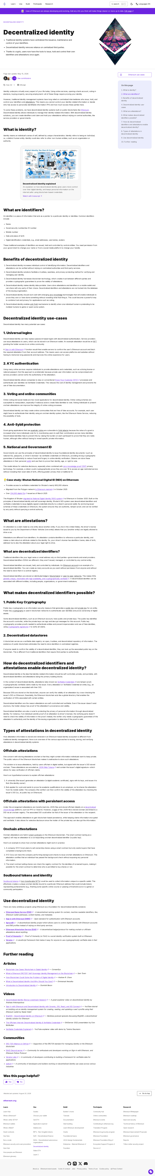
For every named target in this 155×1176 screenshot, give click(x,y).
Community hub (98, 1112)
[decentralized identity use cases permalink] (2, 318)
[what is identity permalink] (2, 129)
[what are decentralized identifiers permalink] (2, 551)
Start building (67, 1124)
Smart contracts (8, 1132)
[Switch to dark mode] (131, 4)
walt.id (9, 1064)
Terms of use (93, 1169)
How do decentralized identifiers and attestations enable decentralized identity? (134, 124)
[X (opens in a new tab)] (80, 1164)
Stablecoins (37, 1128)
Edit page (129, 11)
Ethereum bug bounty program (104, 1132)
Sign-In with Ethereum (15, 349)
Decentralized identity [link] (13, 22)
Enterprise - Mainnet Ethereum (74, 1144)
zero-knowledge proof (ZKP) (74, 466)
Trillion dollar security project (133, 1144)
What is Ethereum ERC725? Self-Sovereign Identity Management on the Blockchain (40, 973)
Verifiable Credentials (66, 682)
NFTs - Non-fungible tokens (43, 1132)
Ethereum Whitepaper (131, 1112)
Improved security (129, 1120)
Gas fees (6, 1136)
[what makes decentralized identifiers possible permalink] (2, 592)
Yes (10, 1082)
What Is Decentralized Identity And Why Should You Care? (30, 981)
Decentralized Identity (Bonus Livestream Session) (27, 1000)
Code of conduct (64, 1169)
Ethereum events (99, 1120)
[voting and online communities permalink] (2, 394)
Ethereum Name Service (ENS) (19, 912)
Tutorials (66, 1116)
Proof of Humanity (14, 936)
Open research (128, 1128)
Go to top (146, 1093)
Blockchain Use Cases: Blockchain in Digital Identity (27, 969)
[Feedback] (150, 1171)
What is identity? (129, 90)
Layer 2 (35, 1154)
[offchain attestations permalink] (2, 751)
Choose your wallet (40, 1116)
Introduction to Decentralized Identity (22, 985)
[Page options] (14, 85)
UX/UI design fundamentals (72, 1140)
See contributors (24, 78)
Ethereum (85, 110)
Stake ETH (37, 1150)
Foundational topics (70, 1136)
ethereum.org (9, 1101)
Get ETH (36, 1120)
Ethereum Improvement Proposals (135, 1132)
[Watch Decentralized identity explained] (50, 164)
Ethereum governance (131, 1136)
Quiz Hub (6, 1148)
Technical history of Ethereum (133, 1124)
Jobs (73, 1169)
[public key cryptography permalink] (2, 602)
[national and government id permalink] (2, 447)
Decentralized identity (41, 1146)
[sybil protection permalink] (2, 424)
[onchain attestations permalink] (2, 829)
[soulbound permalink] (2, 875)
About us (36, 1169)
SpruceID (11, 923)
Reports (126, 1140)
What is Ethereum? (9, 1116)
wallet (29, 461)
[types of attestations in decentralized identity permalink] (2, 730)
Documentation (68, 1120)
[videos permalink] (2, 994)
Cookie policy (104, 1169)
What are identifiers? (131, 94)
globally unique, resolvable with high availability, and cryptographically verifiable (36, 579)
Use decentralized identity (133, 138)
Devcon (96, 1148)
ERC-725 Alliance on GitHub (18, 1044)
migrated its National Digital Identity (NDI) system (43, 498)
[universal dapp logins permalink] (2, 333)
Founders (66, 1148)
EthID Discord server (15, 1050)
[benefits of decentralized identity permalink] (2, 259)
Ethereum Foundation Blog (103, 1140)
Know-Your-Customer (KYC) (67, 380)
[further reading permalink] (2, 954)
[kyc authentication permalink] (2, 363)
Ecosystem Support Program (104, 1144)
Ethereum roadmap (130, 1116)
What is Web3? (8, 1128)
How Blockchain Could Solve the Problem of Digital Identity (30, 977)
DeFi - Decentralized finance (43, 1136)
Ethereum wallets (9, 1124)
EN (144, 4)
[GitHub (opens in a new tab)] (69, 1164)
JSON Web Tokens (47, 767)
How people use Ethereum (12, 1152)
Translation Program (100, 1128)
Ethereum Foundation (100, 1136)
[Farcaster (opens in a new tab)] (75, 1164)
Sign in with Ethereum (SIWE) (19, 919)
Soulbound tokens (11, 881)
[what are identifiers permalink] (2, 210)
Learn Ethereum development (73, 1128)
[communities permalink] (2, 1038)
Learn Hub (7, 1112)
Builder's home (68, 1112)
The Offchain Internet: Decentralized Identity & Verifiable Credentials (34, 1023)
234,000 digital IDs (18, 493)
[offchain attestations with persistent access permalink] (2, 801)
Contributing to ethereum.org (103, 1124)
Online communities (100, 1116)
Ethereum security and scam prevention (17, 1144)
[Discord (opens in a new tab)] (86, 1164)
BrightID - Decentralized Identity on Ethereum (25, 1016)
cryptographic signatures (19, 627)
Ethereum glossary (9, 1156)
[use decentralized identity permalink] (2, 900)
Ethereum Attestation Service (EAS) (22, 929)
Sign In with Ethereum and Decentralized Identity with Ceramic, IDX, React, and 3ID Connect (44, 1006)
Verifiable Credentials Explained (19, 1029)
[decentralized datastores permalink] (2, 635)
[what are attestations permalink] (2, 520)
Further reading (130, 142)
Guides (35, 1112)
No (21, 1082)
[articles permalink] (2, 964)
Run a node (7, 1140)
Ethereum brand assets (49, 1169)
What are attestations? (132, 111)
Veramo (10, 940)
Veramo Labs (12, 1057)
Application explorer (40, 1124)
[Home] (4, 4)
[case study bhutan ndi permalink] (2, 480)
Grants (65, 1132)
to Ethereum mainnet (44, 489)
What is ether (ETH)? (10, 1120)
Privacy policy (82, 1169)
